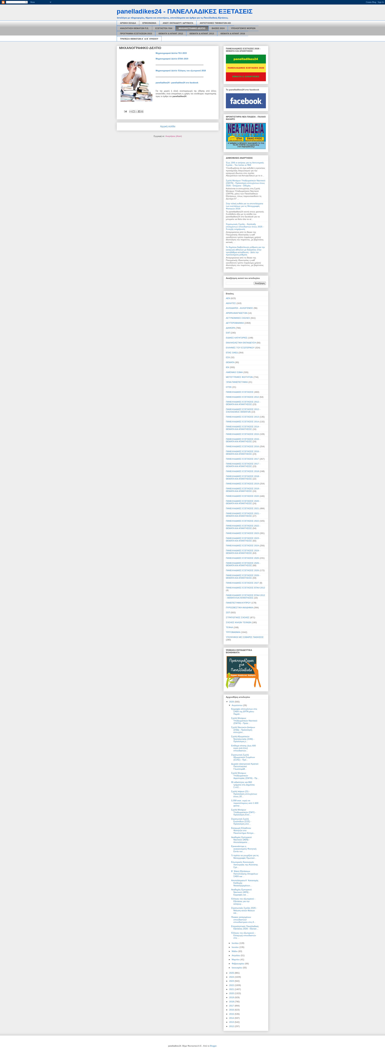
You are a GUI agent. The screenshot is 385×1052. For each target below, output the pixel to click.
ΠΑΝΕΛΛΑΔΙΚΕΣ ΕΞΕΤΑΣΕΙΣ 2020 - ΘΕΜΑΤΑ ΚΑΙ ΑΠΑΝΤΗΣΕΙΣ (243, 502)
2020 (232, 993)
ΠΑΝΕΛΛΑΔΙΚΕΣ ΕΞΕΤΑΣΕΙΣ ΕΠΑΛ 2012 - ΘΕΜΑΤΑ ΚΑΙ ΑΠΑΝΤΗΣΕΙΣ (245, 596)
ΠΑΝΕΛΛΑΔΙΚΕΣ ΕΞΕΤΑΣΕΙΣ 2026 (242, 570)
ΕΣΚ (228, 357)
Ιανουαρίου (237, 967)
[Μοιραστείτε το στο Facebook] (139, 111)
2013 (232, 1022)
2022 (232, 985)
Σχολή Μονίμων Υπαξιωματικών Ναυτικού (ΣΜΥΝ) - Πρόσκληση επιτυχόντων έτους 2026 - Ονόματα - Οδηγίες (245, 183)
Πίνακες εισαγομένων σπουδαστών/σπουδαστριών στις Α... (243, 919)
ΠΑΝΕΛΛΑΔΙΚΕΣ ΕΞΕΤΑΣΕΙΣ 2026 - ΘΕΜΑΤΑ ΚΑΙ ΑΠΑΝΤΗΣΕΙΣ (243, 576)
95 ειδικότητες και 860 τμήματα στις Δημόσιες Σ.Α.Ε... (243, 784)
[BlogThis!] (133, 111)
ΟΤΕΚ (229, 387)
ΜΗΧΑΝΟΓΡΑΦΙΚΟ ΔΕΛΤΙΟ (192, 28)
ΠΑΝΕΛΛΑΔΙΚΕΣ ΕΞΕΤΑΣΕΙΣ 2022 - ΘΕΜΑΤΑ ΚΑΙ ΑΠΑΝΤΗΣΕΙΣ (243, 526)
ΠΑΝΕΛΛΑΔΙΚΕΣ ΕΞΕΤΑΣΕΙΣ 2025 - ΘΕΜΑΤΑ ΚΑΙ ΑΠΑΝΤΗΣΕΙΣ (243, 564)
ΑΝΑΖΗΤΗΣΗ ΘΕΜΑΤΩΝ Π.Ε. (134, 28)
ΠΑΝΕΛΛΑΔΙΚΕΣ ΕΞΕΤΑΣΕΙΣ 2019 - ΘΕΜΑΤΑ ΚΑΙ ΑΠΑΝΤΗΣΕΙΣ (243, 489)
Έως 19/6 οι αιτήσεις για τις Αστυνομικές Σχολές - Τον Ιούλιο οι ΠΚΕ (245, 163)
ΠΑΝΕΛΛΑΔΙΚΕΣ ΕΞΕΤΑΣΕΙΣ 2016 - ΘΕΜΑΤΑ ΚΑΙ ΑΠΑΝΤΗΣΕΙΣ (243, 452)
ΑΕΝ (228, 298)
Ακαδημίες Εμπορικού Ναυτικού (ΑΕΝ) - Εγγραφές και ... (241, 892)
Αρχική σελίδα (167, 126)
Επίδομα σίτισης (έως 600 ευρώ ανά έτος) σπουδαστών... (243, 748)
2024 (232, 977)
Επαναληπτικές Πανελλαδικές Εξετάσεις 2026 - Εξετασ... (245, 927)
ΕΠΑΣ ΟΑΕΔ (232, 352)
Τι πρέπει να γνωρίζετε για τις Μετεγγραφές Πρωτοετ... (245, 856)
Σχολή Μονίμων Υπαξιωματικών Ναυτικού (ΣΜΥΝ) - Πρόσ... (244, 720)
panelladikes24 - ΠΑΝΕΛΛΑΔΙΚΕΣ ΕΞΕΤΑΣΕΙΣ (185, 11)
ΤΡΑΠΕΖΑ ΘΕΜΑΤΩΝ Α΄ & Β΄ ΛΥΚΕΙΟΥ (139, 39)
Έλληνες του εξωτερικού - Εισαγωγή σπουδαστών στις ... (243, 935)
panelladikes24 (162, 83)
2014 (232, 1018)
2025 (232, 973)
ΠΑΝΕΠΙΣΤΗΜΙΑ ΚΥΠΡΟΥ (238, 603)
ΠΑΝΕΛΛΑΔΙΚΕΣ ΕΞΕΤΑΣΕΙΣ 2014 (242, 421)
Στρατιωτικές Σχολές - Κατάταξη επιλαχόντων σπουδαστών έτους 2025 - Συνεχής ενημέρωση (245, 226)
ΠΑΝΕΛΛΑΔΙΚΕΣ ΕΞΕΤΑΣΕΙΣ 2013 (242, 417)
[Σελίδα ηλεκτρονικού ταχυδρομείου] (125, 111)
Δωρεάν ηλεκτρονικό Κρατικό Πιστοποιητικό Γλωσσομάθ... (244, 766)
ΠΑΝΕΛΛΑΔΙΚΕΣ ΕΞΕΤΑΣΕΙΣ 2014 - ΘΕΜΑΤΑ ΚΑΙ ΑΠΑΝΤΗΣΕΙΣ (243, 427)
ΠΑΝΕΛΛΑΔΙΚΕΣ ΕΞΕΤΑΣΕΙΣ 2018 (242, 471)
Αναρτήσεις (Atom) (173, 136)
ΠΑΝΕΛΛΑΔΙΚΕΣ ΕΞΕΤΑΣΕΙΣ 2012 (242, 397)
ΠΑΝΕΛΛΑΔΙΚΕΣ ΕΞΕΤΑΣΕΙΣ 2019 (242, 483)
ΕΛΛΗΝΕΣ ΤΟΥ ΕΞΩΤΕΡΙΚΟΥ (240, 347)
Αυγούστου (237, 705)
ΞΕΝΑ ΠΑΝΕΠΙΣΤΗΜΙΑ (237, 382)
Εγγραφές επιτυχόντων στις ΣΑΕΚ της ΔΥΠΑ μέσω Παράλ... (244, 711)
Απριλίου (236, 955)
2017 (232, 1005)
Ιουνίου (235, 947)
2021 (232, 989)
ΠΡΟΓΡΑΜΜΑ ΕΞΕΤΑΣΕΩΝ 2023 (136, 33)
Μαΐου (235, 951)
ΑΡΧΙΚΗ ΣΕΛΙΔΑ (128, 23)
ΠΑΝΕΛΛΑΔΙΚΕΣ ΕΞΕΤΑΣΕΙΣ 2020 (242, 496)
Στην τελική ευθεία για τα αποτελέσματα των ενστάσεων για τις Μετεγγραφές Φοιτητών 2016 (244, 206)
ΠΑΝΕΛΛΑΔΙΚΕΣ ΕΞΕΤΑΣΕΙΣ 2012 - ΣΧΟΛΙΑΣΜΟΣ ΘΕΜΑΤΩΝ (243, 410)
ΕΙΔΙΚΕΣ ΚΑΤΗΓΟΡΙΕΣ (236, 337)
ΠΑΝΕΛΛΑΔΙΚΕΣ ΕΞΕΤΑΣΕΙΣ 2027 (242, 583)
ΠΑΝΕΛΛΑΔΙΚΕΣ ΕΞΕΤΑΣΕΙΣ (240, 392)
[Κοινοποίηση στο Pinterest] (142, 111)
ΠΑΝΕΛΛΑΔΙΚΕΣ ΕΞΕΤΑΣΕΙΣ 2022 (242, 521)
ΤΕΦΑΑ (229, 627)
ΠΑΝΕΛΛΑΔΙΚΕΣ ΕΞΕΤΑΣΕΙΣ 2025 (242, 558)
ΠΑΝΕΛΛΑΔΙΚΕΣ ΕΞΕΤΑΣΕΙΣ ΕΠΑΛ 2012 (245, 587)
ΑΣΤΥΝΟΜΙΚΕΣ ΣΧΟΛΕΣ (238, 318)
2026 (232, 701)
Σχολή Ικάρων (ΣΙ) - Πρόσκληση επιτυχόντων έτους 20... (244, 794)
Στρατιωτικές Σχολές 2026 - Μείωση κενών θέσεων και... (244, 910)
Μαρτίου (236, 959)
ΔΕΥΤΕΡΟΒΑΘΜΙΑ (235, 323)
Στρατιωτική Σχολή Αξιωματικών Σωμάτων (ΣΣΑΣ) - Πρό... (243, 757)
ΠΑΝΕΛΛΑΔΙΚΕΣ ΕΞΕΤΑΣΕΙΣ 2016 (242, 446)
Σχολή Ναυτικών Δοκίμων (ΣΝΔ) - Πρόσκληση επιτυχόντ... (243, 730)
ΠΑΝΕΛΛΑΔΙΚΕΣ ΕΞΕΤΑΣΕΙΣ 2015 (242, 434)
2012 (232, 1026)
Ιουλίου (235, 943)
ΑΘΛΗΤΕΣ (231, 303)
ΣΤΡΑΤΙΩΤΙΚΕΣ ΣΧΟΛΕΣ (237, 617)
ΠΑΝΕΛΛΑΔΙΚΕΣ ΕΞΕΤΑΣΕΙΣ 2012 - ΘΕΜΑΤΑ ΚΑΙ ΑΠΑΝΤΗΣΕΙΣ (243, 403)
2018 (232, 1001)
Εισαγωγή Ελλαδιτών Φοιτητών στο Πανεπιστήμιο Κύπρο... (243, 830)
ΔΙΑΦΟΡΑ (230, 328)
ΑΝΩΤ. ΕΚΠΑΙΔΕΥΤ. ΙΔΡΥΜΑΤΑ (178, 23)
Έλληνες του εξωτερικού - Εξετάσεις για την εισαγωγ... (243, 901)
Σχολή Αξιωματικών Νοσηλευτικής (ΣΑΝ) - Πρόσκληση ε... (242, 739)
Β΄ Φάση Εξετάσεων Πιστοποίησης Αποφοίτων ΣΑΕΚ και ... (244, 874)
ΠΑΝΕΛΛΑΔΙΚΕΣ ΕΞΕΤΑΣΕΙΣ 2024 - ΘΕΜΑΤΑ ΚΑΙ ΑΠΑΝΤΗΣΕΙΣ (243, 551)
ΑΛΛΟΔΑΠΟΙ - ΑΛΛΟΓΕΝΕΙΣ (239, 308)
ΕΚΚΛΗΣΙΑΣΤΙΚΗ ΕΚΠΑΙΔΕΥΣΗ (241, 342)
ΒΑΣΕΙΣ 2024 (218, 28)
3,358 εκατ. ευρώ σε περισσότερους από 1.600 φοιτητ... (244, 803)
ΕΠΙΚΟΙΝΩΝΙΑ (149, 23)
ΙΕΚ (227, 367)
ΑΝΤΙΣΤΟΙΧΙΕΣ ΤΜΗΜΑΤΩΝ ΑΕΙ (215, 23)
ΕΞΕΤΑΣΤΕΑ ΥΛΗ (163, 28)
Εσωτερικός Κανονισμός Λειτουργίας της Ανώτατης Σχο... (244, 864)
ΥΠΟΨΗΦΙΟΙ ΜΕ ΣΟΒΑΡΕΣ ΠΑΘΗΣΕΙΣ (245, 637)
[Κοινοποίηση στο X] (136, 111)
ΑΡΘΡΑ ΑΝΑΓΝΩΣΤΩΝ (236, 313)
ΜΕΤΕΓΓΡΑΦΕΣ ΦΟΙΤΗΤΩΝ (239, 377)
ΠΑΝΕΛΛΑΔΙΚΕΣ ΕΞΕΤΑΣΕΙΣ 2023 (242, 533)
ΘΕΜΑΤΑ (230, 362)
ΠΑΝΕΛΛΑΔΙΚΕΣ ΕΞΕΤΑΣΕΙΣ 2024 (242, 545)
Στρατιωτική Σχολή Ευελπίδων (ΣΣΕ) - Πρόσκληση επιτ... (241, 821)
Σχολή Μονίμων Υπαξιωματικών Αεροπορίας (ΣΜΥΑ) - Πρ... (245, 775)
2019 (232, 997)
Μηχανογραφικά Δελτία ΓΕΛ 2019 (171, 53)
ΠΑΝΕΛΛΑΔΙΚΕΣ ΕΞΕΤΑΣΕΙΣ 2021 (242, 508)
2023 (232, 981)
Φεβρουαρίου (238, 963)
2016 (232, 1010)
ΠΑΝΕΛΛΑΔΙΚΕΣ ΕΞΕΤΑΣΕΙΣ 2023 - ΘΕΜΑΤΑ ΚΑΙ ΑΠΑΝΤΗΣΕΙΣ (243, 539)
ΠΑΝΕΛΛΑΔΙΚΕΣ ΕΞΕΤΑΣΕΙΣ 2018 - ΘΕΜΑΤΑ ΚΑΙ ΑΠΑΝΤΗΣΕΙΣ (243, 477)
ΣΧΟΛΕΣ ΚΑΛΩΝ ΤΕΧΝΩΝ (238, 622)
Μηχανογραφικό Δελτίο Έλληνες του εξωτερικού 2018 (181, 70)
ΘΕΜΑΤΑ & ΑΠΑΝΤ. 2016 (232, 33)
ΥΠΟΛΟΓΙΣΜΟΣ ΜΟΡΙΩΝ (243, 28)
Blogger (213, 1046)
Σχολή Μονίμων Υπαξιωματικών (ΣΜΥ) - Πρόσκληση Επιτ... (243, 812)
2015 (232, 1014)
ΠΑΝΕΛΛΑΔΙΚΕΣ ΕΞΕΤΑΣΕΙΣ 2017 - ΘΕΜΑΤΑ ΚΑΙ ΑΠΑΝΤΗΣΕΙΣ (243, 465)
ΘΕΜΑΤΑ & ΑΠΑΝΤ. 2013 (201, 33)
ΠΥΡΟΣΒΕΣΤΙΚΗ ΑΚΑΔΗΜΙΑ (239, 607)
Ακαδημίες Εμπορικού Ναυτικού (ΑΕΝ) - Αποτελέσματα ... (241, 840)
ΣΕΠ (228, 612)
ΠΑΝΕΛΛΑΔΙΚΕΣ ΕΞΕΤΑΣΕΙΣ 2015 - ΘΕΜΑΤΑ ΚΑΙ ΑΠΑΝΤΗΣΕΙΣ (243, 440)
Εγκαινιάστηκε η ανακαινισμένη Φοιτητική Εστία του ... (243, 849)
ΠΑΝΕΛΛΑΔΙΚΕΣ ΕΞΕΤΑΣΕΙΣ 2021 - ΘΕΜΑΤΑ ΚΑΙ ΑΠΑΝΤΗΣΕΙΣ (243, 514)
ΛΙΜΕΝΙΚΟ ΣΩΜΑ (234, 372)
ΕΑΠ (228, 333)
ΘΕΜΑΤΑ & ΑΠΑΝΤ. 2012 (171, 33)
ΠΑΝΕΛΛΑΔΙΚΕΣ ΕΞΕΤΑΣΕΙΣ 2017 (242, 459)
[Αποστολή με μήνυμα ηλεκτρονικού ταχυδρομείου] (130, 111)
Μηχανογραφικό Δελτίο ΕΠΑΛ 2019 (172, 59)
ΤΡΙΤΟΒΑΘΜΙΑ (233, 632)
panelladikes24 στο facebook (184, 83)
